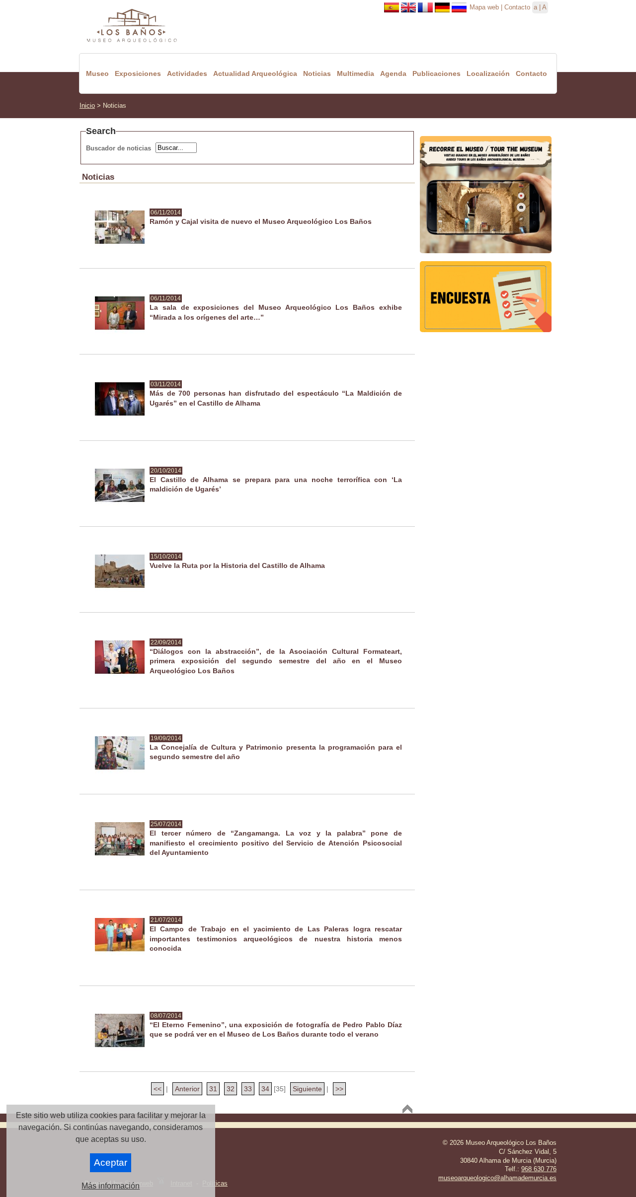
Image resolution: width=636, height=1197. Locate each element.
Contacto (517, 7)
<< (157, 1089)
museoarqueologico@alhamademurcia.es (497, 1178)
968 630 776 (538, 1169)
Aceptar (110, 1162)
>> (339, 1089)
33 (248, 1089)
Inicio (87, 105)
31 (213, 1089)
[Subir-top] (407, 1109)
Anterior (187, 1089)
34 (265, 1089)
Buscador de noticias (118, 148)
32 (231, 1089)
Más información (110, 1186)
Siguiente (307, 1089)
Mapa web (484, 7)
